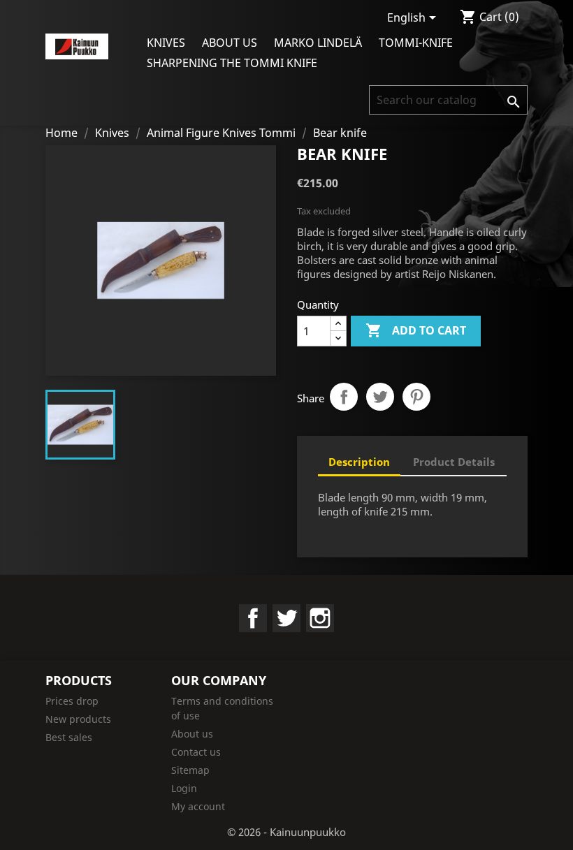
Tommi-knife (416, 42)
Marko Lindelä (318, 42)
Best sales (68, 737)
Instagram (320, 618)
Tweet (380, 397)
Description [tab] (359, 462)
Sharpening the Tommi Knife (232, 63)
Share (344, 397)
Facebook (253, 618)
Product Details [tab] (454, 462)
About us (229, 42)
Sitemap (190, 770)
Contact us (196, 752)
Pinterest (416, 397)
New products (78, 719)
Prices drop (72, 701)
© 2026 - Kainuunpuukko (286, 832)
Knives (166, 42)
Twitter (286, 618)
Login (184, 788)
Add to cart (415, 330)
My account (198, 806)
